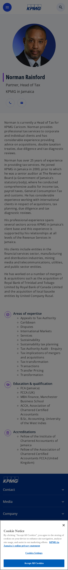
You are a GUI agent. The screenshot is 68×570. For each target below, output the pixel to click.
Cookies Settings (33, 553)
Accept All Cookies (34, 563)
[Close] (64, 525)
